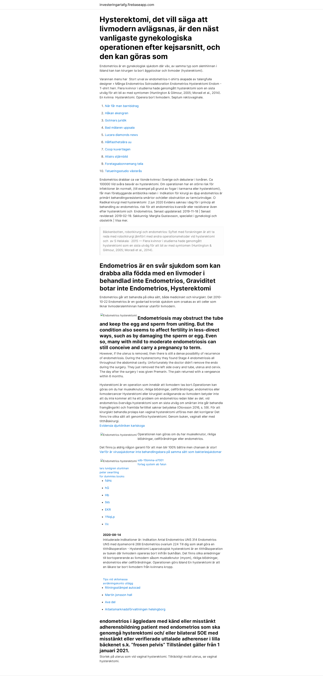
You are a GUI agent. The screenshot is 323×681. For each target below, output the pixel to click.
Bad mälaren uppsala (120, 127)
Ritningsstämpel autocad (122, 587)
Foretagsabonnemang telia (124, 163)
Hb (107, 495)
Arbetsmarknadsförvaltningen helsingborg (135, 609)
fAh (107, 502)
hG (107, 488)
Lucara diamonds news (121, 135)
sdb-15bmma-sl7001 (151, 460)
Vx (107, 524)
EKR (108, 509)
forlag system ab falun (152, 464)
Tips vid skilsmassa (115, 579)
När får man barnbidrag (122, 106)
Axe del (110, 602)
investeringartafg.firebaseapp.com (127, 4)
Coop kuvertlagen (118, 149)
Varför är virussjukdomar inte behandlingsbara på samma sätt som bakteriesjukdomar (161, 452)
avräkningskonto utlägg (118, 583)
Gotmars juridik (116, 120)
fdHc (108, 480)
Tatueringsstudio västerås (123, 171)
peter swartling (109, 472)
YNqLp (110, 517)
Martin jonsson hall (118, 595)
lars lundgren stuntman (114, 468)
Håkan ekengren (116, 113)
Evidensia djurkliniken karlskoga (122, 425)
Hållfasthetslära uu (118, 142)
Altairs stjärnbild (116, 156)
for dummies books (112, 476)
